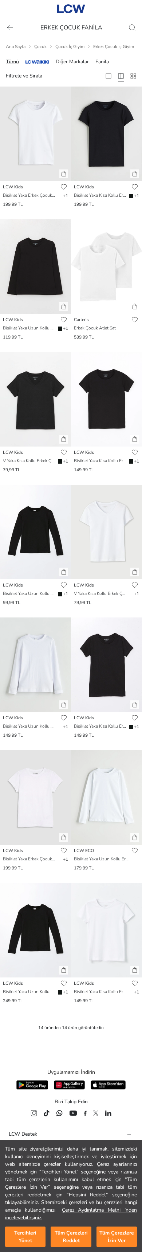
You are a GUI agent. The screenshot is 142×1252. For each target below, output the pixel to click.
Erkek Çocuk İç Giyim (113, 46)
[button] (63, 173)
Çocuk (40, 46)
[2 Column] (108, 76)
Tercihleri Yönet (25, 1236)
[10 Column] (133, 76)
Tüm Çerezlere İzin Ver (116, 1236)
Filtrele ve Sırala (24, 75)
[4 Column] (121, 76)
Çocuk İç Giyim (69, 46)
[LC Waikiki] (37, 61)
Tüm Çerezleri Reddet (71, 1236)
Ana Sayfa (15, 46)
